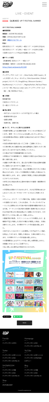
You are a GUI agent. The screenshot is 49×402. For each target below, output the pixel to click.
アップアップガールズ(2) (30, 343)
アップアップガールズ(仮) (9, 370)
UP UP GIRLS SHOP (7, 385)
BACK (24, 323)
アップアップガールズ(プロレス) (32, 346)
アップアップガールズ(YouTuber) (33, 358)
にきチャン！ (27, 361)
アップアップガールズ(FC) (9, 343)
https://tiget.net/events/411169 (15, 67)
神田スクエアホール (14, 40)
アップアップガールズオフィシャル (12, 355)
